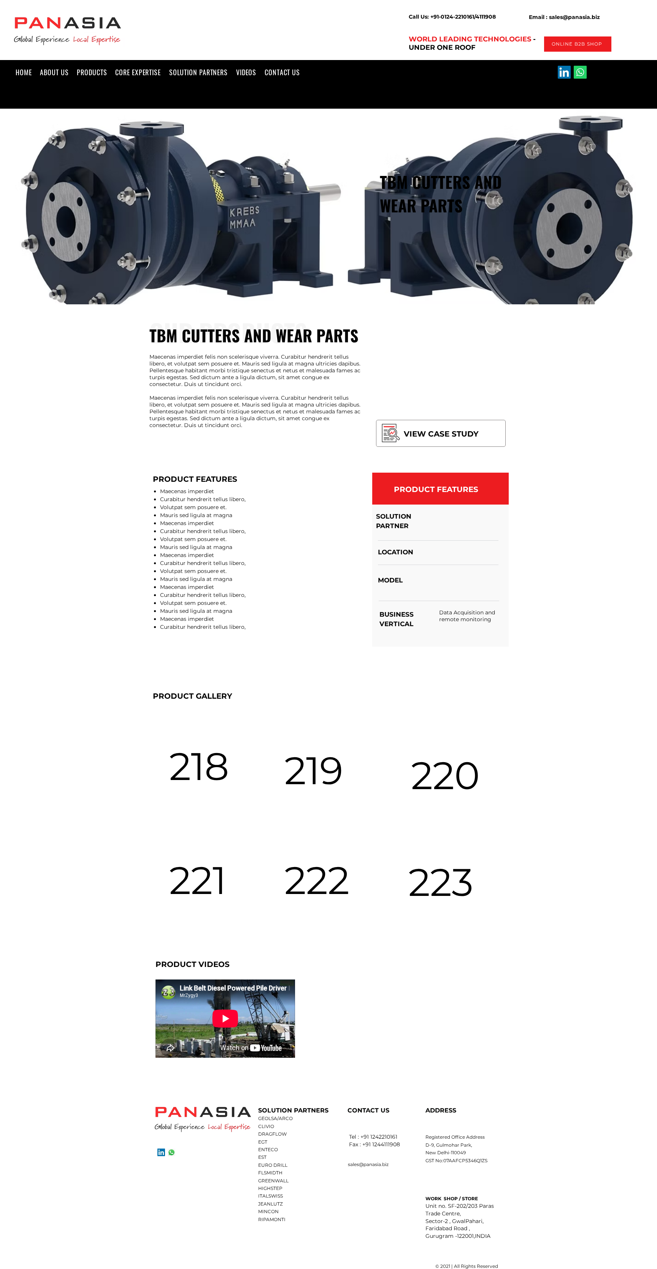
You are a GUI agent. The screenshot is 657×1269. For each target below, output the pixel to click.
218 (199, 766)
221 (197, 880)
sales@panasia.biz (368, 1164)
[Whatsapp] (580, 72)
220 (445, 775)
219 (313, 770)
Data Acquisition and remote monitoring (467, 616)
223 (440, 882)
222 (316, 880)
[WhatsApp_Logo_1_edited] (171, 1152)
